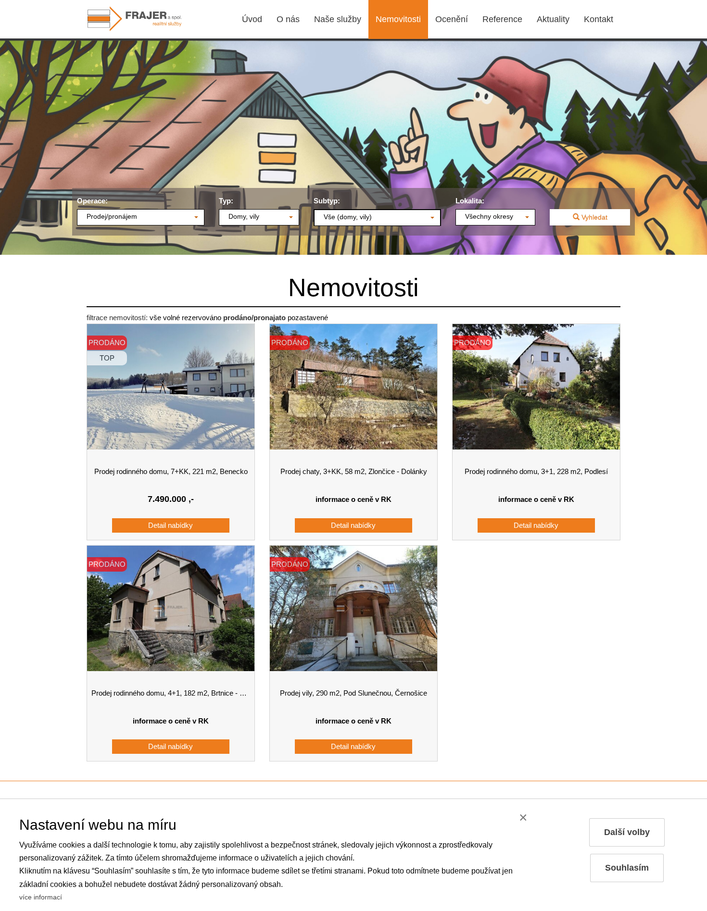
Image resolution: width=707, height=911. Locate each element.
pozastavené (308, 317)
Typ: (226, 201)
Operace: (92, 201)
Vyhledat (593, 217)
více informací (40, 897)
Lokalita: (469, 201)
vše (155, 317)
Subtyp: (327, 201)
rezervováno (201, 317)
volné (171, 317)
